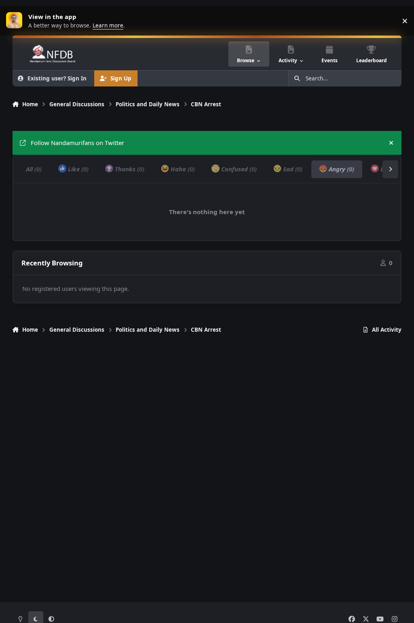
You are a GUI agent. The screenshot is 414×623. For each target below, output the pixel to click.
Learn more (16, 21)
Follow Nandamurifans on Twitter (77, 143)
